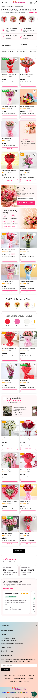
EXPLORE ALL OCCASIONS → (10, 226)
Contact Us (8, 678)
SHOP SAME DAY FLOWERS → (25, 203)
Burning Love (24, 380)
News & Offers (21, 675)
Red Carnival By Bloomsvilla (10, 349)
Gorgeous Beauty (7, 281)
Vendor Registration (15, 681)
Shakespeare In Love (8, 250)
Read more (33, 13)
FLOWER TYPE (21, 51)
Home (3, 7)
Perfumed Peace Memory (10, 438)
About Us (31, 675)
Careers (30, 678)
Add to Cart (10, 85)
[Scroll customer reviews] (34, 411)
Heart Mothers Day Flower (10, 501)
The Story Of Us (25, 501)
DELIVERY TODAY (6, 51)
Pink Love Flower (25, 170)
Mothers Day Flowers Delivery (28, 75)
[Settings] (31, 2)
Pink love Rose (6, 138)
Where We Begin (25, 470)
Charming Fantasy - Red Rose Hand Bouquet (10, 75)
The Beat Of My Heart (27, 281)
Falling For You (24, 533)
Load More (19, 551)
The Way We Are (7, 533)
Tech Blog (12, 675)
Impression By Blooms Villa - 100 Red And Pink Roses (28, 438)
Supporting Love (7, 470)
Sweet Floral (6, 380)
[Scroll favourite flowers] (32, 305)
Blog (5, 675)
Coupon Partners (20, 678)
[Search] (6, 2)
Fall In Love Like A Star (27, 106)
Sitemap (26, 681)
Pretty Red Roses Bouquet (10, 170)
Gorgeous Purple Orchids (10, 106)
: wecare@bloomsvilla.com (14, 644)
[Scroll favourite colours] (32, 322)
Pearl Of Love (24, 250)
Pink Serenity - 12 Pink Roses (28, 349)
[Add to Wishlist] (16, 59)
